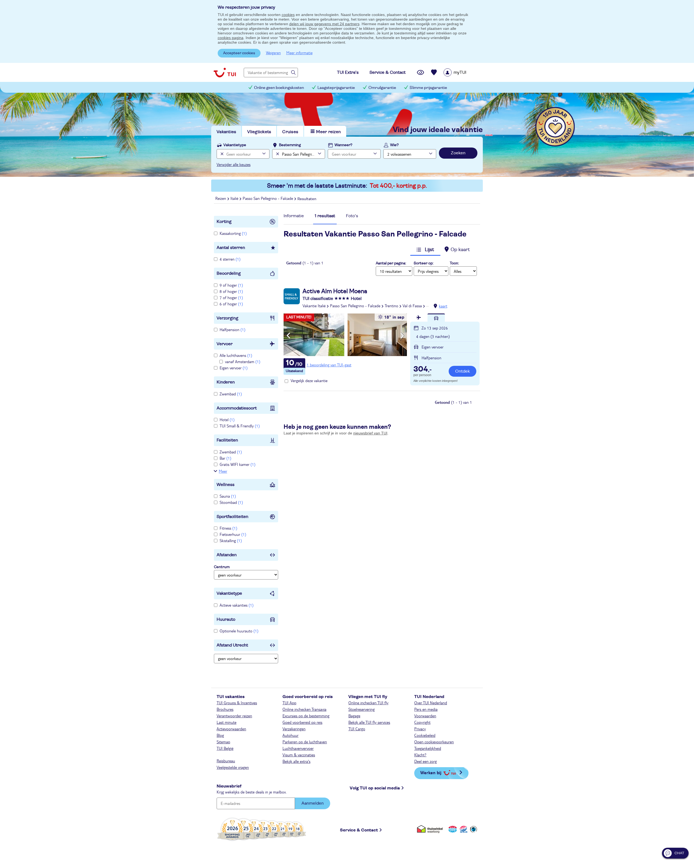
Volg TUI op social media (375, 788)
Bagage (354, 715)
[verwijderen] (277, 154)
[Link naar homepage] (224, 72)
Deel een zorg (425, 761)
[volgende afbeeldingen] (402, 335)
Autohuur (290, 735)
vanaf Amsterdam (242, 361)
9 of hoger (231, 285)
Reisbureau (226, 760)
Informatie (294, 216)
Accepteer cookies (239, 53)
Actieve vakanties (236, 605)
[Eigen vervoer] (436, 317)
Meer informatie (299, 52)
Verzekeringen (294, 728)
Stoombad (231, 502)
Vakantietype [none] (234, 145)
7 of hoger (231, 297)
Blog (220, 735)
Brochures (225, 709)
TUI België (225, 748)
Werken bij (430, 772)
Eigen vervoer (234, 367)
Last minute (226, 722)
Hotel (227, 419)
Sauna (228, 496)
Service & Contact (359, 830)
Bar (225, 458)
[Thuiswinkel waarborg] (430, 829)
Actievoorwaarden (231, 728)
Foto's (352, 216)
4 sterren (230, 259)
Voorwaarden (425, 715)
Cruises (290, 132)
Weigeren (273, 52)
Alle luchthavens (236, 355)
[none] (221, 154)
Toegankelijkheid (427, 748)
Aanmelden (312, 803)
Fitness (228, 528)
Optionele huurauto (239, 630)
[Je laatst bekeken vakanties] (420, 72)
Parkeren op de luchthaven (304, 741)
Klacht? (420, 754)
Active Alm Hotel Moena (335, 291)
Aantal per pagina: (391, 263)
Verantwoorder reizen (234, 715)
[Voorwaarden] (462, 829)
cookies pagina (230, 38)
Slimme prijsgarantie (428, 88)
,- (422, 370)
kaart (443, 305)
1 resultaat (325, 216)
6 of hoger (231, 303)
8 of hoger (231, 291)
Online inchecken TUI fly (368, 702)
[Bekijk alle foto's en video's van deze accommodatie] (345, 334)
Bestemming (290, 145)
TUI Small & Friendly (240, 425)
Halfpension (232, 329)
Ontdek (462, 371)
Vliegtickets (259, 132)
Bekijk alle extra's (296, 761)
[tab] (294, 217)
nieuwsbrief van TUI (370, 433)
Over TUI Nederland (430, 702)
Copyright (422, 722)
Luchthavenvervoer (298, 748)
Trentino (391, 305)
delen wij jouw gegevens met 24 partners (324, 24)
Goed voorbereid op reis (302, 722)
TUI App (289, 702)
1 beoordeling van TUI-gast (329, 364)
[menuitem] (462, 72)
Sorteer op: (423, 263)
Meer (223, 471)
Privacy (420, 728)
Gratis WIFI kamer (237, 464)
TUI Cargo (356, 728)
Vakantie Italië (314, 305)
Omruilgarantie (382, 88)
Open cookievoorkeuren (434, 741)
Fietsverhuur (233, 534)
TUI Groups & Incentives (237, 702)
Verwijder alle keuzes (233, 164)
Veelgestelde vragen (233, 767)
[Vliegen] (419, 317)
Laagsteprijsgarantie (336, 88)
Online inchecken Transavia (304, 709)
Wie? (394, 145)
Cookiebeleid (424, 735)
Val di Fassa (412, 305)
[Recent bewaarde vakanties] (434, 72)
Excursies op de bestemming (305, 715)
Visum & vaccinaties (298, 754)
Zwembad (231, 393)
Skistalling (231, 540)
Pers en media (426, 709)
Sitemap (223, 741)
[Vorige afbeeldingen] (288, 335)
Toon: (454, 263)
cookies (288, 14)
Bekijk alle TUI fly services (369, 722)
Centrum (222, 567)
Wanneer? (343, 145)
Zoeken (458, 153)
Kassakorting (233, 233)
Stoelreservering (361, 709)
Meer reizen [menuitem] (328, 132)
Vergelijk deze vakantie (309, 380)
